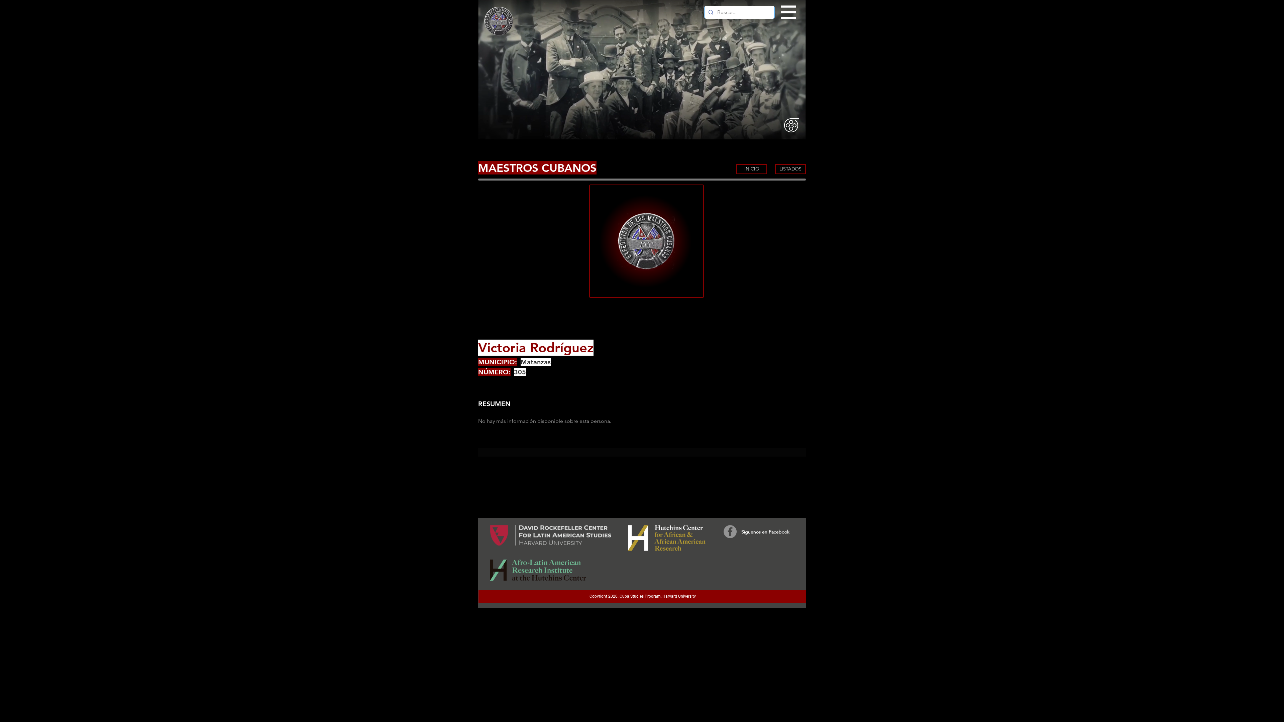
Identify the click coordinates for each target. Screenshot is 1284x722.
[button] (788, 12)
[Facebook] (730, 531)
